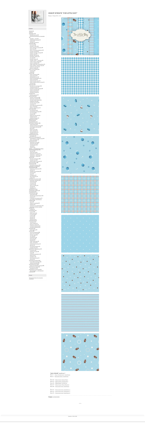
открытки (32, 196)
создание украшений (34, 227)
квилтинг (32, 245)
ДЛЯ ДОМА (31, 109)
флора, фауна (33, 129)
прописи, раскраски (34, 97)
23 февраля (32, 175)
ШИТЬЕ (30, 231)
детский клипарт (33, 132)
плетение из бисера (34, 165)
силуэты (31, 259)
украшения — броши (34, 156)
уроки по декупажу (34, 89)
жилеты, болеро (33, 68)
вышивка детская (33, 42)
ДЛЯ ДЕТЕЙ (31, 96)
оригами (31, 186)
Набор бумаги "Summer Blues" (61, 379)
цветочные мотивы (34, 257)
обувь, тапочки (33, 242)
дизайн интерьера (34, 118)
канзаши (32, 217)
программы (32, 135)
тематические (33, 124)
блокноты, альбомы (34, 203)
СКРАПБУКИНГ (32, 193)
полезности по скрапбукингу (36, 205)
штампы (31, 209)
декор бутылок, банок (34, 80)
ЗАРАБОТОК (32, 120)
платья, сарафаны (34, 62)
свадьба (31, 170)
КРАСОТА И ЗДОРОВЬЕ (34, 137)
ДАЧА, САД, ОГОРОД (33, 69)
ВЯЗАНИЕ (31, 43)
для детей (32, 45)
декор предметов (33, 74)
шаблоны (32, 204)
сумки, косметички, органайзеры (37, 64)
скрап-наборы (33, 229)
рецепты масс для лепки (35, 161)
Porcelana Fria (33, 268)
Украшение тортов (34, 142)
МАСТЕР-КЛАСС (32, 162)
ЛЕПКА (30, 157)
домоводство (32, 116)
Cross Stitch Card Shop (34, 261)
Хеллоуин (32, 172)
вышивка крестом (33, 35)
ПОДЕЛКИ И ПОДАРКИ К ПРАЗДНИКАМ (34, 167)
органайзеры (32, 237)
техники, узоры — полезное (36, 60)
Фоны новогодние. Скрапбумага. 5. (62, 391)
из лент (31, 211)
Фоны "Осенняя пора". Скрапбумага (62, 374)
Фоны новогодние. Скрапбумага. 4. (62, 389)
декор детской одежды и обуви (36, 82)
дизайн (31, 71)
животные (32, 255)
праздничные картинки (35, 127)
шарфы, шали (33, 54)
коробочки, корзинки (34, 180)
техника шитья (33, 247)
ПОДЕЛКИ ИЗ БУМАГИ (34, 179)
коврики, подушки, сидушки (35, 52)
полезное (32, 70)
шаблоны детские (33, 251)
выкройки (32, 240)
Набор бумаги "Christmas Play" (61, 381)
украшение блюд (33, 143)
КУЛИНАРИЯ (32, 141)
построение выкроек (34, 246)
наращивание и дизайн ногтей (36, 138)
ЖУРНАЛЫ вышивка (33, 260)
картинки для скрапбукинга (35, 195)
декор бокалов (33, 75)
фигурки (31, 151)
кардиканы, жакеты (34, 56)
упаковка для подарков (35, 171)
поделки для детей (34, 102)
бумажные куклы (33, 101)
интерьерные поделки (34, 111)
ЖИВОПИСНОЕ (32, 119)
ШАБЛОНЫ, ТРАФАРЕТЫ (34, 249)
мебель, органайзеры (34, 107)
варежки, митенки (33, 55)
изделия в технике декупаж (36, 88)
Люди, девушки (33, 130)
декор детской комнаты (35, 78)
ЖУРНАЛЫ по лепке (33, 266)
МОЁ (30, 32)
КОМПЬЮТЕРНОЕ (33, 134)
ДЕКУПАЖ (31, 84)
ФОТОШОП (31, 228)
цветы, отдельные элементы (36, 50)
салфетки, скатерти (34, 66)
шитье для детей (33, 233)
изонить (31, 41)
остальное (32, 103)
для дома (32, 57)
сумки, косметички (34, 241)
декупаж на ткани (33, 92)
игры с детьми (33, 106)
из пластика (32, 214)
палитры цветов (33, 95)
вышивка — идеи (33, 38)
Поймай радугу (33, 133)
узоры (31, 252)
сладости (32, 147)
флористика (32, 219)
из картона (32, 184)
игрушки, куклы (33, 234)
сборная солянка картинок (35, 125)
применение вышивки (34, 39)
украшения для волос (34, 153)
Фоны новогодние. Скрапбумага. (62, 386)
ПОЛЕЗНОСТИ (32, 189)
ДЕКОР (30, 73)
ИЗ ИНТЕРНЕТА (32, 121)
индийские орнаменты (34, 254)
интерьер (32, 83)
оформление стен (34, 77)
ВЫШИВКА (31, 33)
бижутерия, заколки (34, 98)
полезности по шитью (34, 243)
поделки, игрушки (33, 51)
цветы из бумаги (33, 185)
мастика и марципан (34, 158)
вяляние (31, 218)
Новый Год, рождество (34, 168)
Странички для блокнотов (35, 198)
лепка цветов (33, 152)
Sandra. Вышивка (33, 263)
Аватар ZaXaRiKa (37, 16)
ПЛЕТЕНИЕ (31, 163)
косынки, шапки (33, 59)
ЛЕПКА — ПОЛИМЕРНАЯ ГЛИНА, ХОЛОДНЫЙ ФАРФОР (36, 149)
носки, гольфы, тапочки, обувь (36, 65)
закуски (31, 146)
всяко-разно (32, 213)
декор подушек (33, 79)
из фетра (32, 215)
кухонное (32, 114)
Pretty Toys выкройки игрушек (36, 265)
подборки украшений (34, 225)
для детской (32, 112)
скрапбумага (32, 194)
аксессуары (32, 48)
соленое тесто (33, 160)
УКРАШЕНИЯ (32, 220)
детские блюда (33, 144)
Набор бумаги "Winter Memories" (62, 384)
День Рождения (33, 176)
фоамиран (32, 188)
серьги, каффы (33, 223)
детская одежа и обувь (35, 100)
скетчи (31, 201)
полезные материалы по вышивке (37, 36)
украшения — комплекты (35, 154)
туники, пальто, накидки (35, 61)
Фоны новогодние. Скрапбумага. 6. (62, 393)
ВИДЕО (30, 31)
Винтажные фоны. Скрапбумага (61, 376)
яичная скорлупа (33, 91)
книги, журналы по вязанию (36, 47)
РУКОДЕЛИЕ (32, 210)
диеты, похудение (34, 139)
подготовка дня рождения (35, 105)
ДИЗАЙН (31, 93)
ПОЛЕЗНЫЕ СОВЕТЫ (34, 190)
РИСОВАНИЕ (32, 191)
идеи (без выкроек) (34, 232)
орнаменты (32, 256)
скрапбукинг (32, 181)
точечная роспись (34, 87)
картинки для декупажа (35, 86)
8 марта (31, 177)
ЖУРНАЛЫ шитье (33, 264)
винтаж (31, 128)
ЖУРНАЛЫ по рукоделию (34, 269)
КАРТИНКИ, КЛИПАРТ (34, 123)
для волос (32, 222)
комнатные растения (34, 115)
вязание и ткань (33, 46)
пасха (31, 173)
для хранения (33, 110)
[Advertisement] (72, 4)
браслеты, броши (33, 224)
